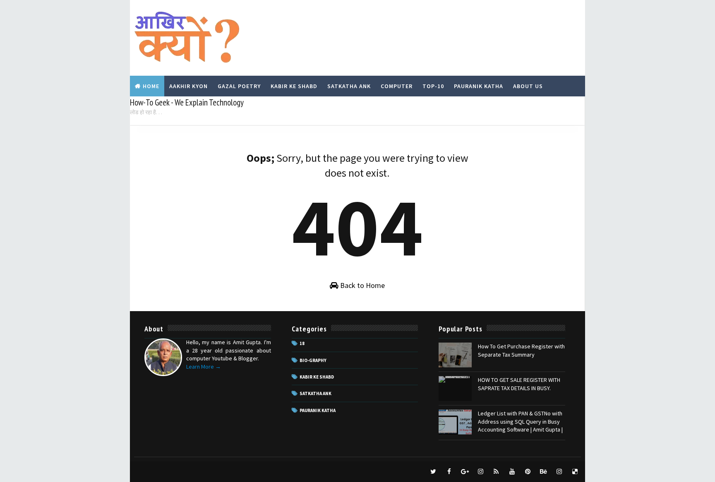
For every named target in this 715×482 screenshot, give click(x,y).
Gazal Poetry (239, 86)
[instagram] (480, 471)
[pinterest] (527, 471)
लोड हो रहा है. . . (146, 112)
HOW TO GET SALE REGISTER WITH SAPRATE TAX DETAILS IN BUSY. (519, 384)
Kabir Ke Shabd (294, 86)
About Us (528, 86)
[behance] (543, 471)
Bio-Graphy (313, 360)
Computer (397, 86)
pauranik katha (318, 410)
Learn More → (203, 366)
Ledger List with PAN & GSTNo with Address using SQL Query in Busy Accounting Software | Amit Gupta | (520, 421)
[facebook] (449, 471)
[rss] (496, 471)
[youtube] (512, 471)
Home (151, 86)
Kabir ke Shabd (317, 377)
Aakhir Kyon (188, 86)
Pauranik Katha (478, 86)
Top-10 (433, 86)
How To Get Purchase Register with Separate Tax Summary (521, 350)
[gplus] (464, 471)
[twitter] (433, 471)
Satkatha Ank (349, 86)
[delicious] (575, 471)
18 (302, 343)
